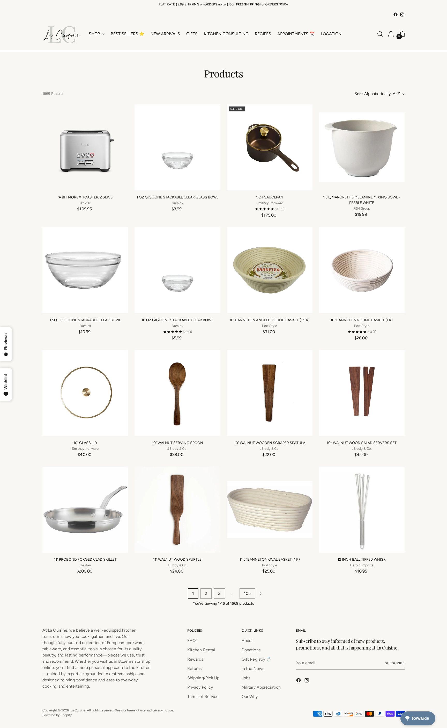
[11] (85, 509)
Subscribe (395, 663)
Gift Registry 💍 (256, 659)
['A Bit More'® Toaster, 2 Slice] (85, 147)
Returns (194, 668)
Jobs (246, 677)
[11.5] (269, 509)
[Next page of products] (260, 593)
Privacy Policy (200, 687)
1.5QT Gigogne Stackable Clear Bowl (85, 320)
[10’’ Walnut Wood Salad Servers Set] (362, 393)
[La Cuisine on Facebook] (395, 14)
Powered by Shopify (57, 715)
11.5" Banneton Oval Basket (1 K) (270, 559)
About (247, 640)
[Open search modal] (380, 34)
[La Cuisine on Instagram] (402, 14)
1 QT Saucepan (269, 197)
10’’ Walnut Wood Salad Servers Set (362, 443)
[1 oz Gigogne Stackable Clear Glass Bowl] (177, 147)
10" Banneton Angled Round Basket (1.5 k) (269, 320)
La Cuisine (77, 710)
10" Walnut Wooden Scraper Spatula (269, 443)
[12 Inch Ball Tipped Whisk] (362, 509)
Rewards (195, 659)
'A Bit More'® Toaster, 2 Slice (85, 197)
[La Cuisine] (61, 34)
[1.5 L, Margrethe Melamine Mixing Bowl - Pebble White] (362, 147)
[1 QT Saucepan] (269, 147)
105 (247, 593)
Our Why (250, 696)
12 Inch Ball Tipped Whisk (362, 559)
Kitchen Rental (201, 649)
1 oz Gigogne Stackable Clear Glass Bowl (177, 197)
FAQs (192, 640)
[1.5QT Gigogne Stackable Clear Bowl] (85, 270)
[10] (269, 270)
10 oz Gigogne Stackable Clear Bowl (177, 320)
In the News (253, 668)
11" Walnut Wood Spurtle (177, 559)
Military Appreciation (261, 687)
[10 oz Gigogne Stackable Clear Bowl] (177, 270)
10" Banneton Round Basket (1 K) (362, 320)
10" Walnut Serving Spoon (177, 443)
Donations (251, 649)
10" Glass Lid (85, 443)
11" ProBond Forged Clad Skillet (85, 559)
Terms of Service (203, 696)
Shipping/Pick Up (203, 677)
